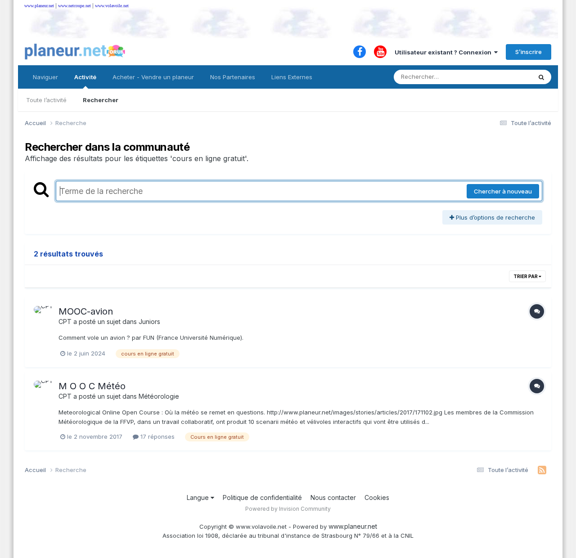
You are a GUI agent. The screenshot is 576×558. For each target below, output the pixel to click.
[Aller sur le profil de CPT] (44, 316)
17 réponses (157, 436)
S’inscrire (528, 51)
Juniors (149, 321)
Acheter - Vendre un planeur (153, 77)
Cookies (376, 497)
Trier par (526, 276)
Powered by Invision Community (288, 508)
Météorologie (159, 396)
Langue (199, 497)
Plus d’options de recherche (494, 217)
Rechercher (100, 100)
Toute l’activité (46, 100)
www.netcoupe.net (74, 5)
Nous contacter (333, 497)
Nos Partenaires (232, 77)
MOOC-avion (85, 311)
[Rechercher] (541, 77)
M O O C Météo (92, 386)
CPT (65, 321)
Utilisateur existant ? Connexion (444, 52)
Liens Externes (291, 77)
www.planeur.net (39, 5)
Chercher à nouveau (503, 191)
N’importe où (502, 76)
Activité (85, 77)
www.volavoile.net (112, 5)
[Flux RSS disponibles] (542, 470)
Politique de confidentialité (262, 497)
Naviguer (45, 77)
